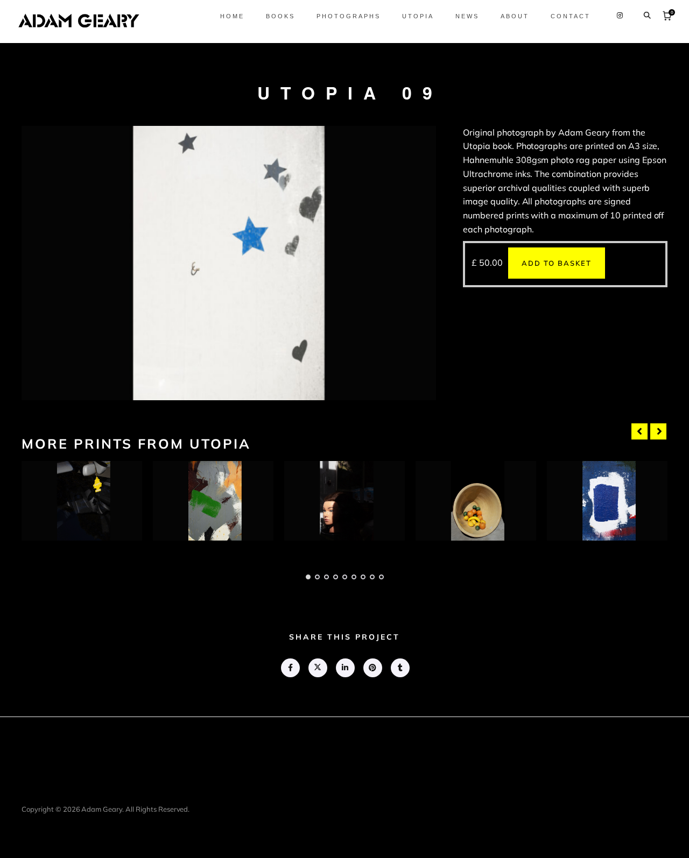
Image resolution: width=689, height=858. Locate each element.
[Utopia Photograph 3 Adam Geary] (344, 501)
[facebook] (289, 667)
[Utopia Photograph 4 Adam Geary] (476, 501)
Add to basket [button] (557, 263)
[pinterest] (372, 667)
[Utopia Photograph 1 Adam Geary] (82, 501)
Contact (570, 16)
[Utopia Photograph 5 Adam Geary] (607, 501)
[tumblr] (399, 667)
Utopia (418, 16)
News (467, 16)
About (515, 16)
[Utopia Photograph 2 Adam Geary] (213, 501)
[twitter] (317, 667)
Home (232, 16)
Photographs (349, 16)
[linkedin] (344, 667)
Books (280, 16)
